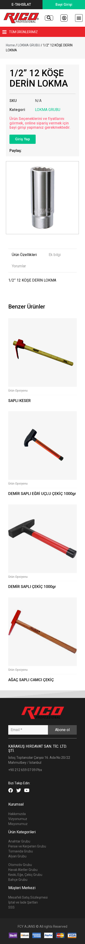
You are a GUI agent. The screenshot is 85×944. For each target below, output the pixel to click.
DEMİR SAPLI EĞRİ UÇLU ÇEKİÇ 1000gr (42, 493)
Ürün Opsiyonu (18, 390)
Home (10, 45)
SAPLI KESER (19, 400)
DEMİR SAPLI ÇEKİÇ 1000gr (32, 586)
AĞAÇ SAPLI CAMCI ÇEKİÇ (31, 680)
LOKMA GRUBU (29, 45)
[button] (21, 4)
